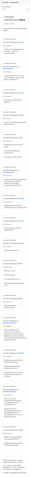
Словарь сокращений (10, 2)
